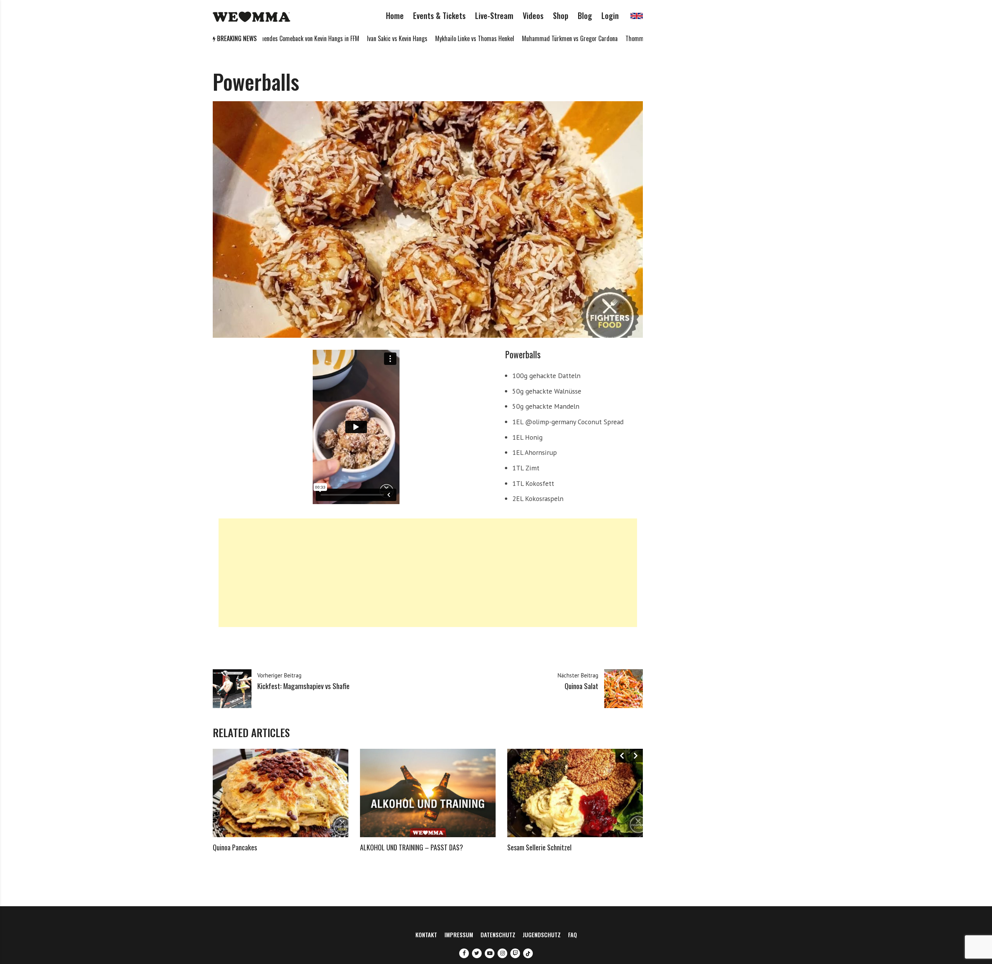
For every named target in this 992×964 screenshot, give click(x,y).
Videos (533, 15)
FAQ (572, 934)
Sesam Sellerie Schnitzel (539, 847)
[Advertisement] (428, 572)
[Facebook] (464, 953)
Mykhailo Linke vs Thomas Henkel (435, 38)
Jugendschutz (542, 934)
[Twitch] (515, 953)
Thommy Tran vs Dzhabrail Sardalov (628, 38)
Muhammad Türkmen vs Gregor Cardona (530, 38)
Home (395, 15)
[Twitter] (477, 953)
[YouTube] (489, 953)
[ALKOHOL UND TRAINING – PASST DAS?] (428, 793)
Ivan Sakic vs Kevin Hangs (357, 38)
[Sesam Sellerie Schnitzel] (575, 793)
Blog (585, 15)
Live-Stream (494, 15)
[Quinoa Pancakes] (280, 793)
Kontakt (426, 934)
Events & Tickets (439, 15)
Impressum (458, 934)
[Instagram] (502, 953)
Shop (560, 15)
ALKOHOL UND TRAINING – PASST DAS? (411, 847)
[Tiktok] (528, 953)
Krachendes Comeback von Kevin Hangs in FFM (265, 38)
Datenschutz (497, 934)
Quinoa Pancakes (235, 847)
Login (610, 15)
